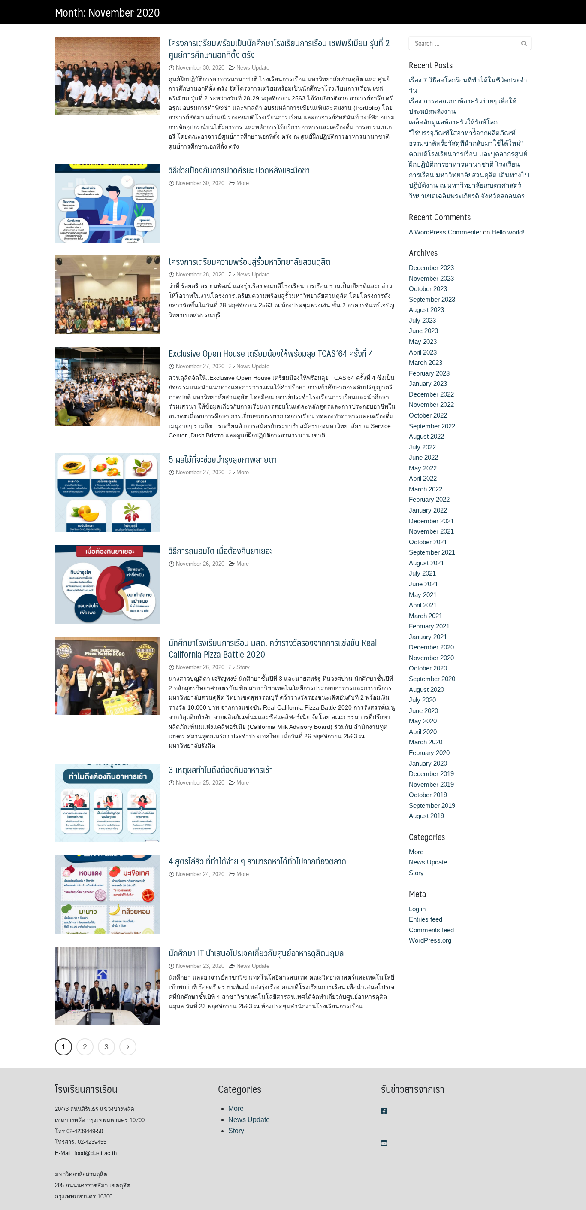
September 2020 (432, 678)
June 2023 (423, 330)
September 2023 (432, 299)
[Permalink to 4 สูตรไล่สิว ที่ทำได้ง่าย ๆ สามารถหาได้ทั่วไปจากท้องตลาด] (107, 894)
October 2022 (428, 415)
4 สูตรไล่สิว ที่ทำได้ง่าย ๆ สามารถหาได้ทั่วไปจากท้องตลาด (257, 860)
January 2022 (428, 510)
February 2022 (429, 499)
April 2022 (423, 478)
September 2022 (432, 426)
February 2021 (429, 626)
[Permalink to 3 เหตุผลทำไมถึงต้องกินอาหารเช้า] (107, 802)
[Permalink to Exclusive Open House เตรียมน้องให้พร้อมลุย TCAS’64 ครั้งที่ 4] (107, 386)
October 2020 (428, 668)
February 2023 (429, 373)
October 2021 (428, 542)
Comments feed (431, 930)
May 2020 (423, 721)
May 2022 (423, 468)
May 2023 (423, 341)
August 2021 (426, 563)
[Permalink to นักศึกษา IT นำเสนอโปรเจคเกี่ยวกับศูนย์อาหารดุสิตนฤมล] (107, 985)
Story (243, 667)
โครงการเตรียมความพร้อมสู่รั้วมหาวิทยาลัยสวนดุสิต (249, 261)
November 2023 (431, 278)
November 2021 (431, 531)
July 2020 (422, 700)
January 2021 (428, 636)
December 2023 (431, 267)
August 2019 (426, 815)
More (242, 183)
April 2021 (423, 605)
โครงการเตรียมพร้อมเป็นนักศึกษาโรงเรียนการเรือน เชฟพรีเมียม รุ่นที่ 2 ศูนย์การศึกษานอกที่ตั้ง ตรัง (279, 48)
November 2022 (431, 404)
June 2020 (423, 710)
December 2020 (431, 647)
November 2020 (431, 657)
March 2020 (425, 742)
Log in (417, 909)
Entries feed (425, 919)
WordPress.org (430, 940)
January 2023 (428, 383)
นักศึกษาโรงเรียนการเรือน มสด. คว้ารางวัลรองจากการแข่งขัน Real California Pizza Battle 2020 (273, 648)
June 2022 (423, 457)
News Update (252, 67)
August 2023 (426, 309)
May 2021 (423, 594)
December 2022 (431, 394)
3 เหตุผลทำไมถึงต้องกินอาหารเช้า (221, 769)
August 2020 (426, 689)
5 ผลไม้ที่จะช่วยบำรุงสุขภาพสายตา (223, 459)
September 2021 (432, 552)
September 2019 (432, 805)
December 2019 (431, 773)
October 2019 (428, 794)
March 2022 (425, 489)
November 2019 (431, 784)
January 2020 (428, 763)
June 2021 (423, 584)
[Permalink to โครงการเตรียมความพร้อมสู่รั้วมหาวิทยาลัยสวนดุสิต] (107, 294)
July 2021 (422, 573)
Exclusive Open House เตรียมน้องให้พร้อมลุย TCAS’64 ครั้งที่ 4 (271, 353)
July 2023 (422, 320)
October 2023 (428, 288)
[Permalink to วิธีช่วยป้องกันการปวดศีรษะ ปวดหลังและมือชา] (107, 202)
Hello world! (508, 232)
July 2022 (422, 447)
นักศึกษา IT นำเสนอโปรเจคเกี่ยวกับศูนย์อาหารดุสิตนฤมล (256, 952)
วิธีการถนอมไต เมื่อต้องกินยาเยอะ (220, 550)
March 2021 (425, 615)
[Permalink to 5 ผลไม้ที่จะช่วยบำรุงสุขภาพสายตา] (107, 492)
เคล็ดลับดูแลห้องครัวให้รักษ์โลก (453, 122)
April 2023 (423, 352)
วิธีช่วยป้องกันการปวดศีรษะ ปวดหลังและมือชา (239, 169)
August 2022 (426, 436)
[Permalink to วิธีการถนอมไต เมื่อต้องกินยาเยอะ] (107, 583)
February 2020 (429, 752)
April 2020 (423, 731)
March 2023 (425, 362)
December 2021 (431, 521)
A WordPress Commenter (445, 232)
